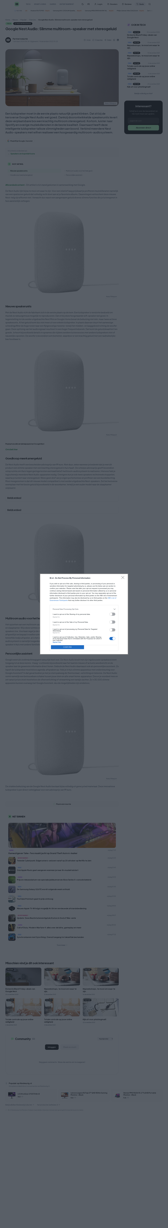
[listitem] (84, 609)
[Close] (123, 578)
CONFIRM (67, 647)
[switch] (112, 614)
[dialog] (84, 614)
